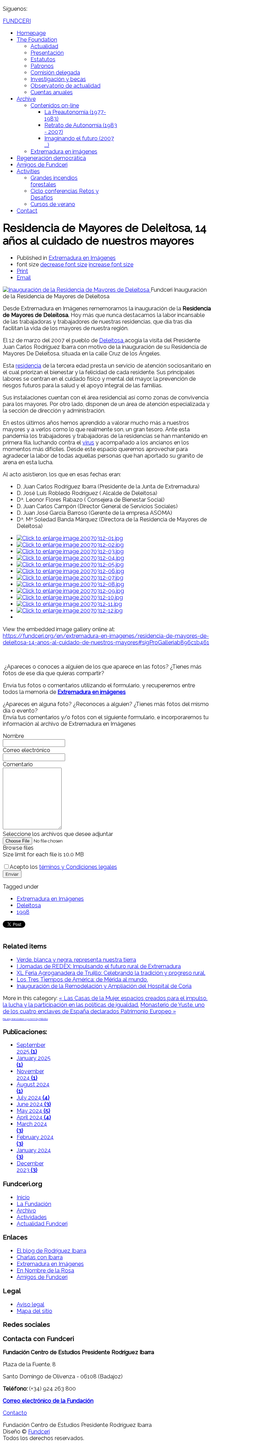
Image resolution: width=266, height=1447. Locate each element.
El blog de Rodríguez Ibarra (51, 1250)
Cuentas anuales (51, 92)
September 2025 (31, 1048)
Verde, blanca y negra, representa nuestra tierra (76, 959)
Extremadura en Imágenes (82, 258)
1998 (23, 912)
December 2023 (30, 1166)
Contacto (15, 1413)
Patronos (42, 66)
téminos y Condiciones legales (78, 867)
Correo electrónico (26, 750)
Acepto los (63, 867)
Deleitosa (112, 340)
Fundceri (39, 1431)
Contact (27, 211)
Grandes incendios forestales (54, 181)
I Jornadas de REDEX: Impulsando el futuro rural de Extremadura (99, 966)
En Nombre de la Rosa (45, 1270)
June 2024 (34, 1104)
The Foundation (37, 39)
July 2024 (33, 1097)
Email (24, 277)
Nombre (13, 736)
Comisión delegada (55, 72)
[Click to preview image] (77, 289)
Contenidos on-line (54, 105)
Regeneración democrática (51, 158)
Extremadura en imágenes (63, 151)
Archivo (26, 1210)
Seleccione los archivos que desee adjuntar (58, 834)
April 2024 (34, 1117)
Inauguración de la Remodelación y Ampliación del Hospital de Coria (104, 986)
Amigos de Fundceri (42, 164)
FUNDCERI (17, 21)
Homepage (31, 33)
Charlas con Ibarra (40, 1257)
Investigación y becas (58, 79)
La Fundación (34, 1204)
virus (88, 442)
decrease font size (63, 264)
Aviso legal (30, 1304)
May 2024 (33, 1111)
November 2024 (30, 1074)
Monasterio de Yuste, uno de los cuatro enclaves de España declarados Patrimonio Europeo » (104, 1008)
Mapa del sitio (34, 1311)
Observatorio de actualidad (65, 85)
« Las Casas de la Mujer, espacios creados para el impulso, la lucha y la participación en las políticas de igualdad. (105, 1001)
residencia (28, 365)
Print (22, 271)
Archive (26, 99)
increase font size (111, 264)
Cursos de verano (52, 204)
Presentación (47, 53)
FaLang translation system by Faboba (25, 1019)
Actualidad (44, 46)
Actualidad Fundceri (42, 1223)
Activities (28, 171)
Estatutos (42, 59)
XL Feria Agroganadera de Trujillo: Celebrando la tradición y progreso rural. (111, 973)
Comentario (18, 764)
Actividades (32, 1217)
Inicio (23, 1197)
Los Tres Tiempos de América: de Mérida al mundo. (82, 979)
